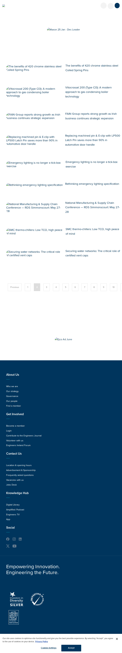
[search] (111, 6)
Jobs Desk (11, 484)
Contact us (14, 454)
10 (113, 287)
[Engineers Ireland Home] (3, 5)
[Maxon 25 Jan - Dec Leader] (63, 30)
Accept (71, 648)
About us (12, 375)
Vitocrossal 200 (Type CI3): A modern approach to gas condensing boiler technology (88, 92)
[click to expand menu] (117, 5)
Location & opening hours (19, 465)
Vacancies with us (15, 480)
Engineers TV (13, 514)
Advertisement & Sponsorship (21, 470)
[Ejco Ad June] (63, 339)
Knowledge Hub (17, 493)
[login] (104, 6)
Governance (12, 396)
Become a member (15, 426)
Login (9, 430)
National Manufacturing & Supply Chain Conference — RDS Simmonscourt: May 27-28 (92, 207)
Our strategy (12, 391)
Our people (11, 401)
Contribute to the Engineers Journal (23, 435)
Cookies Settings (48, 648)
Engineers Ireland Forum (18, 445)
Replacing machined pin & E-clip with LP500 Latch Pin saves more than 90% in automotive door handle (92, 140)
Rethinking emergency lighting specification (92, 184)
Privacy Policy (41, 641)
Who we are (12, 386)
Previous (14, 287)
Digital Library (13, 504)
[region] (61, 643)
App (8, 519)
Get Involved (15, 414)
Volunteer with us (14, 440)
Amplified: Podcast (15, 509)
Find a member (13, 406)
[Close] (116, 638)
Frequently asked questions (20, 475)
